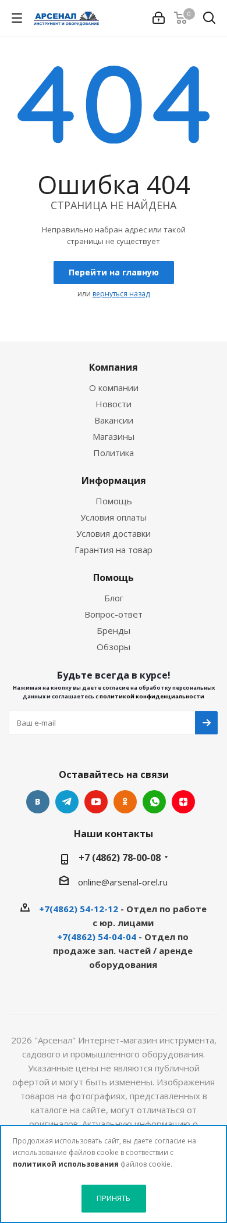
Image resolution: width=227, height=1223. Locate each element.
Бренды (113, 630)
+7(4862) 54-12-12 (78, 908)
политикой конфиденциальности (152, 696)
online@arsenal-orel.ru (123, 882)
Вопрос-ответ (113, 614)
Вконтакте (37, 801)
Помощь (113, 501)
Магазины (113, 436)
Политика (113, 452)
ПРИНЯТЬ (113, 1198)
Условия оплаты (113, 517)
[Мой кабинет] (158, 18)
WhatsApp (154, 801)
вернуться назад (121, 294)
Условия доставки (113, 533)
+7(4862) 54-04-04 (96, 936)
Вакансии (113, 420)
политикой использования (66, 1164)
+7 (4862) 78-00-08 (120, 857)
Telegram (67, 801)
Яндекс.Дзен (183, 801)
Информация (113, 480)
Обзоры (113, 646)
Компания (113, 367)
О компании (114, 387)
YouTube (96, 801)
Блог (113, 598)
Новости (113, 404)
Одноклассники (125, 801)
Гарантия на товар (113, 549)
